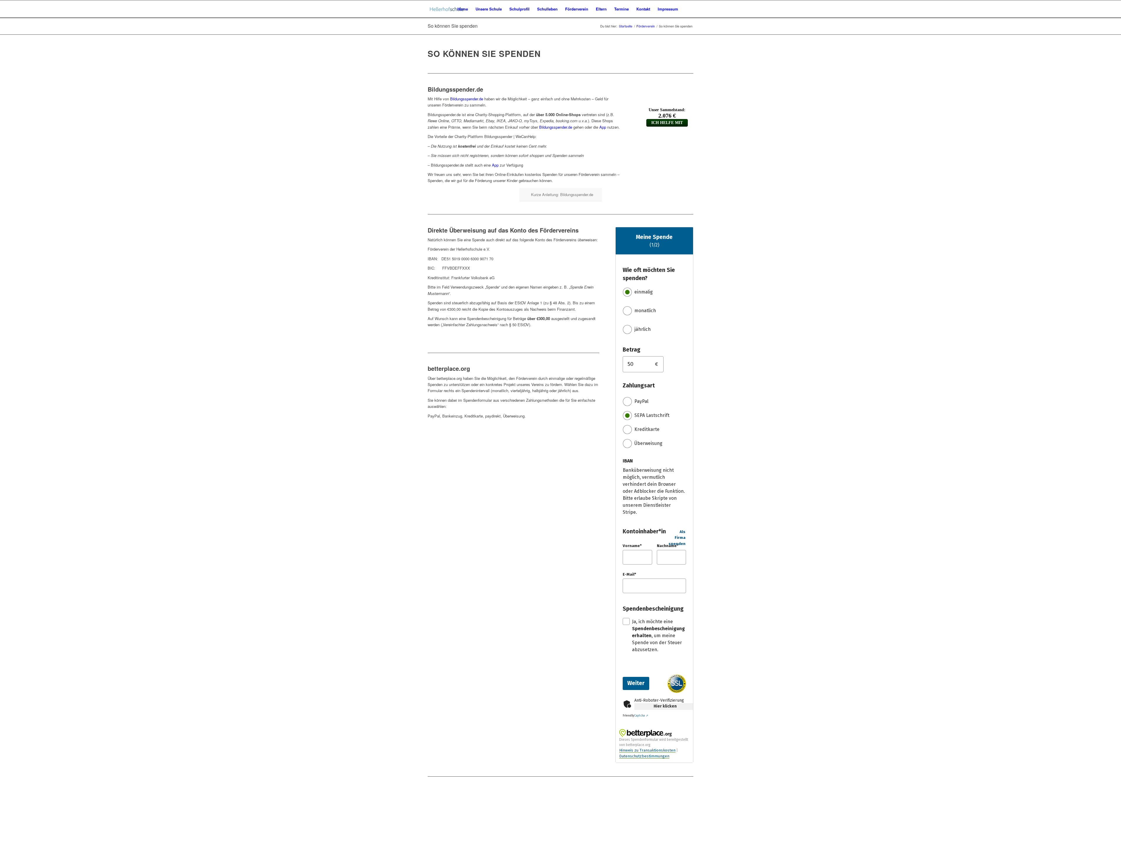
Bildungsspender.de (466, 99)
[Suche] (687, 9)
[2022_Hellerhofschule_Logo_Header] (447, 9)
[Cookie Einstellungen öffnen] (44, 846)
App (602, 127)
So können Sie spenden (453, 25)
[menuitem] (463, 9)
